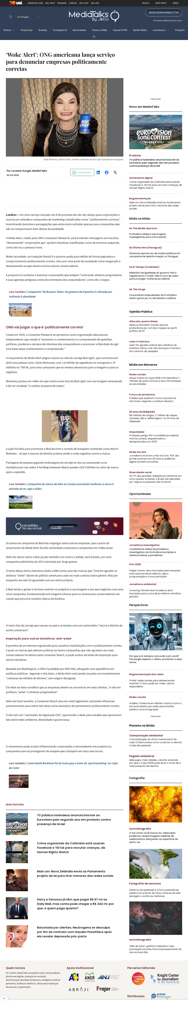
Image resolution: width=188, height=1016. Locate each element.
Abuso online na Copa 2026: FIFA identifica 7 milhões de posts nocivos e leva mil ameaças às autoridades (155, 381)
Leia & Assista (159, 30)
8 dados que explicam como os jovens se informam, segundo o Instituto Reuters (152, 399)
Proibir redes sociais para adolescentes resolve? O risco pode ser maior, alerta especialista (152, 683)
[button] (94, 36)
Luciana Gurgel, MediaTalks (29, 171)
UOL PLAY (84, 3)
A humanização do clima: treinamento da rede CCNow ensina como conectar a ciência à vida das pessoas (155, 742)
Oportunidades (79, 30)
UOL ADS (95, 3)
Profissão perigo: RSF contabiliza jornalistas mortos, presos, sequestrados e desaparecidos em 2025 (154, 438)
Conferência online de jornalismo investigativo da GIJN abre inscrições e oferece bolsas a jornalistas (152, 552)
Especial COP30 (120, 30)
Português (24, 17)
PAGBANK (62, 3)
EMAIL (176, 3)
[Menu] (10, 16)
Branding (42, 30)
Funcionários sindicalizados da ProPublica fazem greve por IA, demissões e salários (153, 296)
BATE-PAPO (161, 3)
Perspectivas (27, 30)
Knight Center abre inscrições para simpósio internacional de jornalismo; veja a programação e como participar (155, 573)
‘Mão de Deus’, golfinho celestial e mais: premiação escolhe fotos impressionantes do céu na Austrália (155, 949)
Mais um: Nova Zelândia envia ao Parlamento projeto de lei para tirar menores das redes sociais (155, 205)
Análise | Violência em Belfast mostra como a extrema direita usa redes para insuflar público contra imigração (155, 706)
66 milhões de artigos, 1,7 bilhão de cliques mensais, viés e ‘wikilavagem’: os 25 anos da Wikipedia (154, 418)
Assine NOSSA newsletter (163, 12)
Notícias (7, 30)
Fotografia (180, 30)
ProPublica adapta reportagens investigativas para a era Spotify (147, 235)
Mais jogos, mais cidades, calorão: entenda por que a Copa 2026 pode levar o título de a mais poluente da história (155, 763)
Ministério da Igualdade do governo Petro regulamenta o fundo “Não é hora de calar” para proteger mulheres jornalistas (154, 276)
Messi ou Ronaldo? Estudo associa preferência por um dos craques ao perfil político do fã (153, 328)
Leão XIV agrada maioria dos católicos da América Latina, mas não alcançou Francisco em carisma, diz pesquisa (155, 348)
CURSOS (73, 3)
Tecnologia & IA (60, 30)
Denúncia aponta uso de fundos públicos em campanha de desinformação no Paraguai (154, 255)
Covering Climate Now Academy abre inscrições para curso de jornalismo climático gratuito (155, 593)
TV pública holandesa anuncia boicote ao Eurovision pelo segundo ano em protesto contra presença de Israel (74, 819)
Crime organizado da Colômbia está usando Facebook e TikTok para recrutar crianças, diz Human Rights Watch (71, 847)
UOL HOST (50, 3)
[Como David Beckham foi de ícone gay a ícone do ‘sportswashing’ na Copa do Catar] (18, 787)
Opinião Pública (140, 30)
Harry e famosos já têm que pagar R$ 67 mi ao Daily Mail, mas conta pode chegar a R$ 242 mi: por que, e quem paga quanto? (75, 903)
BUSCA (145, 3)
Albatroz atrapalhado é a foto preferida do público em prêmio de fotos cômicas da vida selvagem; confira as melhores (155, 893)
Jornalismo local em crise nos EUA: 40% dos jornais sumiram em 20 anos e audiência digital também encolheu (154, 458)
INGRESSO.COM (35, 3)
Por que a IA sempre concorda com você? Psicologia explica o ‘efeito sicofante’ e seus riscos (155, 659)
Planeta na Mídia (99, 30)
